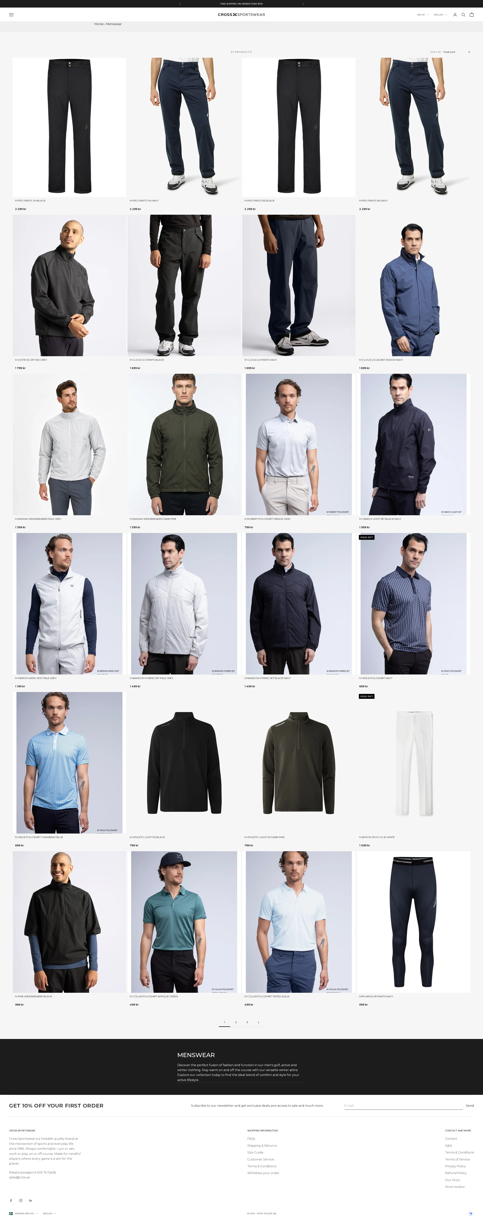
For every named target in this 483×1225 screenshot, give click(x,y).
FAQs (251, 1138)
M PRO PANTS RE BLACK (260, 200)
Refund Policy (456, 1173)
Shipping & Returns (262, 1145)
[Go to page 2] (258, 1022)
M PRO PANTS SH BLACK (30, 200)
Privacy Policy (455, 1166)
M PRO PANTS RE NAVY (373, 200)
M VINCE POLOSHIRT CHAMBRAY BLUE (39, 837)
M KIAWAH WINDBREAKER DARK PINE (153, 518)
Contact (451, 1138)
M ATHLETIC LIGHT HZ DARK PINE (265, 837)
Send (470, 1105)
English (438, 14)
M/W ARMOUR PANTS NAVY (376, 996)
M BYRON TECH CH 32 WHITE (377, 837)
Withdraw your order (263, 1173)
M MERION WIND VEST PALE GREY (36, 678)
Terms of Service (457, 1159)
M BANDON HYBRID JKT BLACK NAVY (268, 678)
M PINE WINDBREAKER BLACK (33, 996)
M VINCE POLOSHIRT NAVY (375, 678)
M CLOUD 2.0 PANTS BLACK (147, 359)
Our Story (452, 1180)
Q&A (448, 1145)
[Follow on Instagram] (21, 1200)
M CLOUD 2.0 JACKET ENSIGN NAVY (381, 359)
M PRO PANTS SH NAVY (144, 200)
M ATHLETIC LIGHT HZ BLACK (147, 837)
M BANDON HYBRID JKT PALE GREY (151, 678)
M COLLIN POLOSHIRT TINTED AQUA (267, 996)
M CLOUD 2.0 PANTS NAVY (261, 359)
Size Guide (255, 1152)
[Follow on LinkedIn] (30, 1200)
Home (99, 24)
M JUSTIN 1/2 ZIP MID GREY (31, 359)
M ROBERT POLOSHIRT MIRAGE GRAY (268, 518)
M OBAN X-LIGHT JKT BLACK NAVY (380, 518)
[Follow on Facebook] (11, 1200)
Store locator (455, 1187)
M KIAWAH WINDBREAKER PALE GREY (38, 518)
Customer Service (260, 1159)
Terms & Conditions (261, 1166)
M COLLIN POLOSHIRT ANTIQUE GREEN (154, 996)
